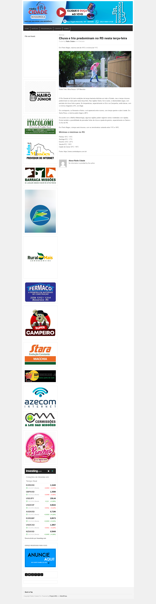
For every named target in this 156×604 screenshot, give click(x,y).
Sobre (66, 28)
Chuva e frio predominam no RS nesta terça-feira (93, 38)
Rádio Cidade (70, 41)
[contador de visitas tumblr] (34, 575)
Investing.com (41, 538)
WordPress (63, 596)
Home (27, 28)
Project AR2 (53, 596)
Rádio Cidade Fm (78, 12)
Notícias (35, 28)
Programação (46, 28)
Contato (58, 28)
